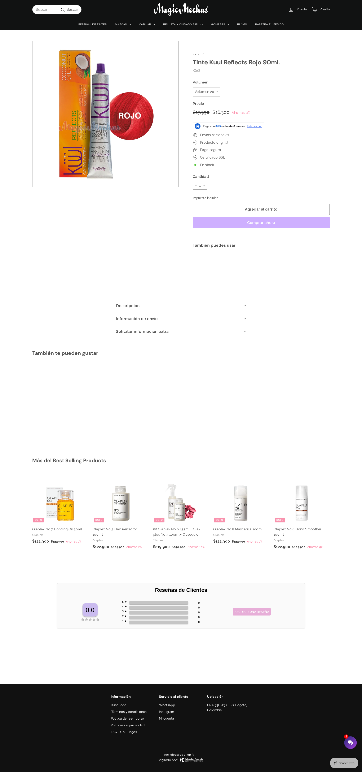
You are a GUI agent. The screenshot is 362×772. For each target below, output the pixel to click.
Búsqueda (118, 705)
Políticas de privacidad (128, 725)
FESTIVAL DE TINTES (92, 24)
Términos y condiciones (129, 712)
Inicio (196, 54)
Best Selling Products (79, 460)
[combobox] (56, 9)
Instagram (166, 712)
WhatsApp (167, 705)
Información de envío (137, 318)
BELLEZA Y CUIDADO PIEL (181, 24)
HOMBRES (218, 24)
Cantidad (201, 176)
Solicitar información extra (142, 331)
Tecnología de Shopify (179, 754)
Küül (196, 71)
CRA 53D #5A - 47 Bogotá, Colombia (227, 707)
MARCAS (121, 24)
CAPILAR (145, 24)
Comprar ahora (261, 222)
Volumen (200, 82)
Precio (198, 104)
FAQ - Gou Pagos (124, 732)
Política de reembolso (127, 718)
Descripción (128, 305)
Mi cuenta (166, 718)
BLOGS (242, 24)
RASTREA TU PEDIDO (269, 24)
